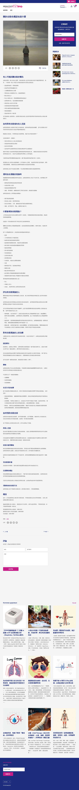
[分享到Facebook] (10, 68)
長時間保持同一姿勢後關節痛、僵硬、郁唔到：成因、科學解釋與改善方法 (64, 735)
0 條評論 (44, 68)
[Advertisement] (39, 591)
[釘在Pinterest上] (13, 68)
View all (74, 603)
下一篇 (45, 531)
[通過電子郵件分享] (19, 68)
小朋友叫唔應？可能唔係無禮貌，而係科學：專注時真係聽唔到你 (39, 632)
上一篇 (6, 531)
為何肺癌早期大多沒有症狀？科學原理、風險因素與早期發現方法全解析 (14, 683)
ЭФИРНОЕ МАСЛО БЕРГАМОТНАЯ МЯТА (67, 64)
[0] (75, 6)
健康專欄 (5, 10)
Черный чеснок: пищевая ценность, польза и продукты (68, 55)
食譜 (11, 10)
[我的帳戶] (71, 6)
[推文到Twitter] (16, 68)
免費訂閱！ (64, 39)
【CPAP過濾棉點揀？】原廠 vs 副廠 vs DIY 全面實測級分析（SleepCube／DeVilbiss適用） (13, 632)
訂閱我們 (73, 1)
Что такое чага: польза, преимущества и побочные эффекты (68, 72)
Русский (5, 781)
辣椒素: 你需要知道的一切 (68, 88)
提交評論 (11, 569)
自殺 (8, 519)
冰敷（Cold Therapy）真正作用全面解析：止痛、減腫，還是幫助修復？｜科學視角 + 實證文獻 (39, 735)
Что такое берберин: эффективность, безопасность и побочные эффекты (68, 81)
